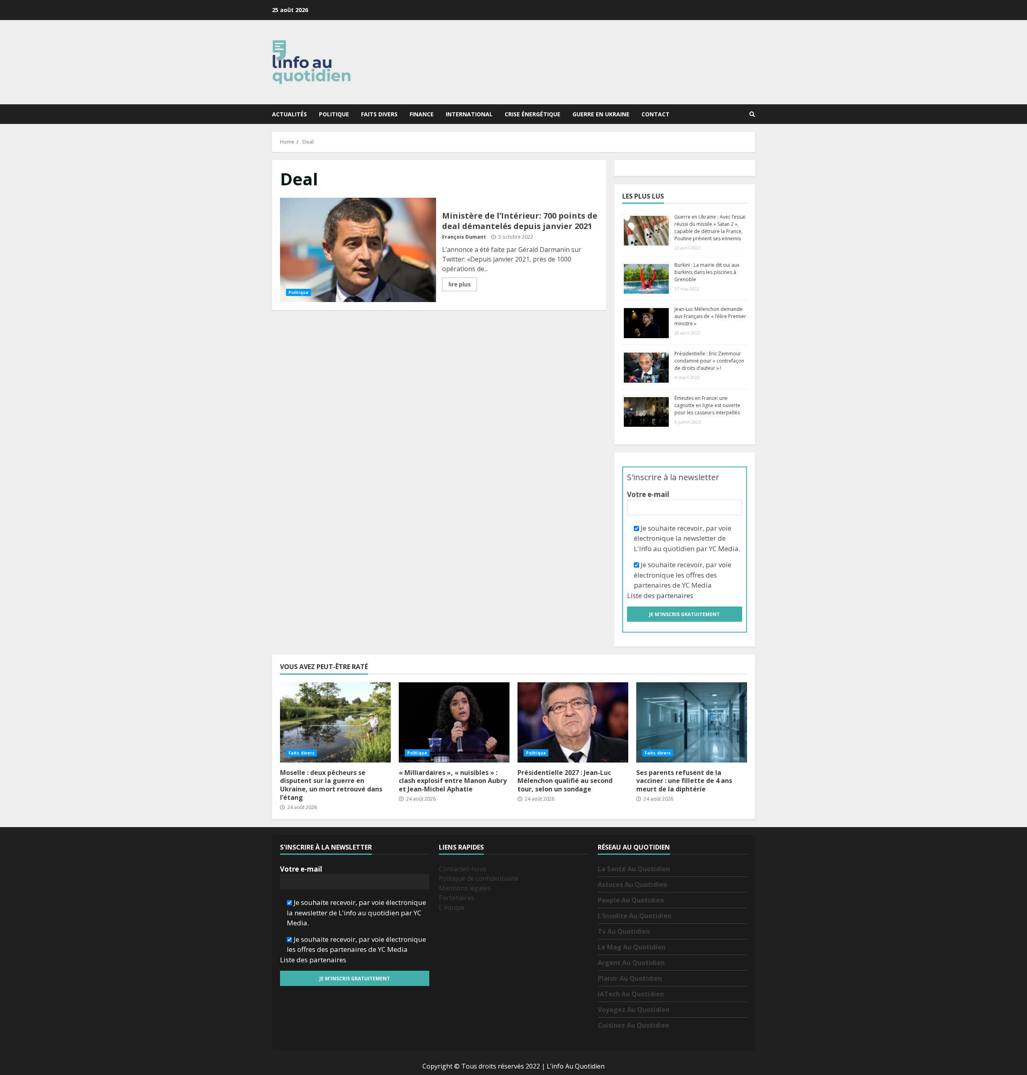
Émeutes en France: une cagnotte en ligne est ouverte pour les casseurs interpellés (707, 405)
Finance (422, 114)
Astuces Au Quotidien (632, 884)
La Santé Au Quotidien (634, 868)
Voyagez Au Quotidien (634, 1009)
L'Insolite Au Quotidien (635, 915)
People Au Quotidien (631, 900)
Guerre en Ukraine (600, 114)
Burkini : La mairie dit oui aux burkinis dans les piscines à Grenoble (706, 272)
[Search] (752, 114)
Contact (655, 114)
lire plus (460, 284)
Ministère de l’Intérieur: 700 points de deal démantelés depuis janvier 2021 (358, 250)
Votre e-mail (648, 494)
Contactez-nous (463, 868)
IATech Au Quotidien (631, 994)
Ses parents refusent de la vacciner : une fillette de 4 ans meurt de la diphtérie (691, 722)
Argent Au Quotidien (631, 962)
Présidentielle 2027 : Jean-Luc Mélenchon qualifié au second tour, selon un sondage (573, 722)
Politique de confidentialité (478, 878)
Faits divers (379, 114)
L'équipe (452, 907)
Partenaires (456, 897)
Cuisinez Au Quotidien (633, 1025)
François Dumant (464, 236)
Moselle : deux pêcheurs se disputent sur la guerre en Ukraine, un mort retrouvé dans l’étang (335, 722)
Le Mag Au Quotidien (632, 947)
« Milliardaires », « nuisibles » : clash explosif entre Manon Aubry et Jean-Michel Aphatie (454, 722)
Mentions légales (465, 888)
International (469, 114)
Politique (334, 114)
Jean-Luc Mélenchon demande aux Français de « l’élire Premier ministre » (710, 316)
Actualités (289, 114)
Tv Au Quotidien (624, 931)
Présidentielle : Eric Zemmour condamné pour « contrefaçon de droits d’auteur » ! (709, 360)
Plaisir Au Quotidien (630, 978)
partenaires (674, 595)
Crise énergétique (532, 114)
